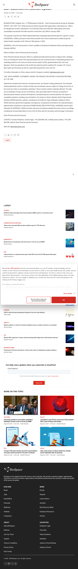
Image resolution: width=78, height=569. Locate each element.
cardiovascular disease (12, 223)
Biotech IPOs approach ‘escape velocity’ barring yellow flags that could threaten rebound (31, 337)
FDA (5, 252)
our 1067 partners (14, 268)
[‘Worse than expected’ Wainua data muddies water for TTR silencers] (70, 226)
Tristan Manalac (24, 424)
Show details (67, 293)
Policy (42, 417)
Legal (7, 140)
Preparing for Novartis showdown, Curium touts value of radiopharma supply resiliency (30, 350)
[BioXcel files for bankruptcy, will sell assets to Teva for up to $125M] (70, 243)
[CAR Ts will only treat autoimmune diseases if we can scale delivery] (70, 313)
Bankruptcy (8, 239)
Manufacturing (9, 347)
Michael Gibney (8, 244)
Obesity (6, 322)
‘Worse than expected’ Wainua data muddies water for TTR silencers (24, 225)
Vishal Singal (7, 314)
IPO (5, 335)
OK (64, 300)
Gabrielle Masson (8, 227)
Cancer (6, 210)
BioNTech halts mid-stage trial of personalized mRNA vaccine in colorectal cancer (28, 213)
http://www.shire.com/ (57, 72)
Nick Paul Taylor (8, 352)
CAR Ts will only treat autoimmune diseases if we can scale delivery (24, 312)
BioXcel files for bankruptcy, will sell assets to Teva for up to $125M (24, 242)
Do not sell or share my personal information (38, 300)
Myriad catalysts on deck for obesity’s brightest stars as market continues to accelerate (30, 325)
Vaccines (7, 417)
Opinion (6, 310)
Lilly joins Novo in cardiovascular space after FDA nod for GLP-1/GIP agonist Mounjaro (30, 254)
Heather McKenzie (8, 215)
